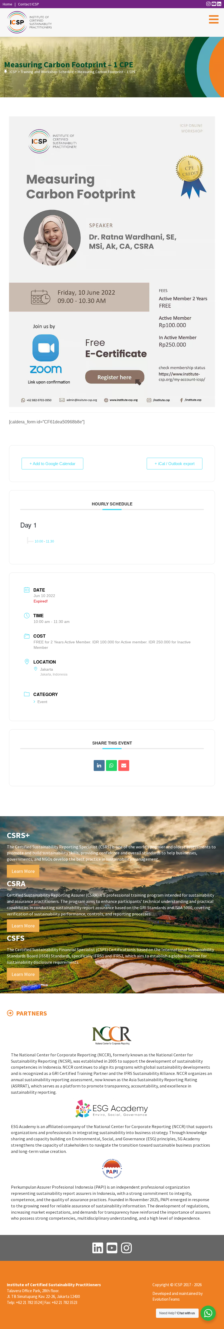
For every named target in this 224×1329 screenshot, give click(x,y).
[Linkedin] (99, 765)
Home (7, 4)
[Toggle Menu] (214, 19)
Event (42, 702)
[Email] (123, 765)
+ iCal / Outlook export (174, 463)
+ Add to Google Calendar (52, 463)
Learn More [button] (23, 871)
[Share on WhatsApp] (111, 765)
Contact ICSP (28, 4)
